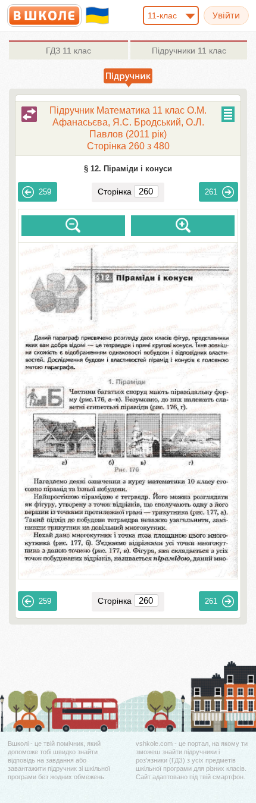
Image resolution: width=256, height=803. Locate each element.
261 (211, 191)
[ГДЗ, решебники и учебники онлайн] (44, 15)
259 (45, 191)
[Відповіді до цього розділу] (29, 114)
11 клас (68, 50)
